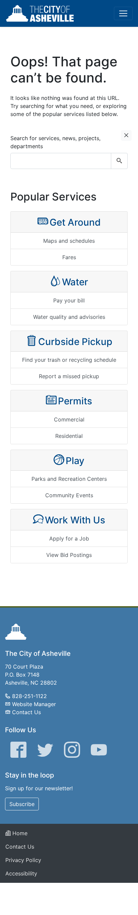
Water (75, 282)
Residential (69, 436)
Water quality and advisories (69, 316)
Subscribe (21, 804)
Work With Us (75, 520)
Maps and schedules (69, 240)
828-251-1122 (29, 696)
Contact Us (26, 712)
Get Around (75, 222)
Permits (75, 401)
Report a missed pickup (69, 376)
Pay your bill (69, 300)
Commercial (69, 419)
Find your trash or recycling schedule (69, 359)
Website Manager (34, 704)
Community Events (69, 495)
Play (75, 460)
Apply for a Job (69, 538)
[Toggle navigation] (123, 13)
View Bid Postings (69, 555)
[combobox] (69, 161)
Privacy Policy (23, 860)
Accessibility (21, 873)
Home (19, 833)
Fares (69, 257)
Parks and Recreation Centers (69, 478)
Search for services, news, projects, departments (55, 142)
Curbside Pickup (75, 341)
